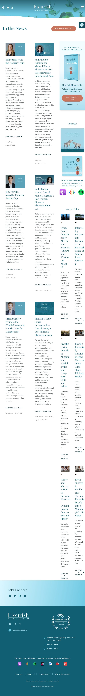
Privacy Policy (44, 674)
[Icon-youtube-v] (25, 596)
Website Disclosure (62, 674)
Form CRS (30, 674)
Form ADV (18, 674)
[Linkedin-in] (8, 7)
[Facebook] (3, 7)
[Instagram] (12, 7)
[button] (82, 25)
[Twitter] (15, 596)
